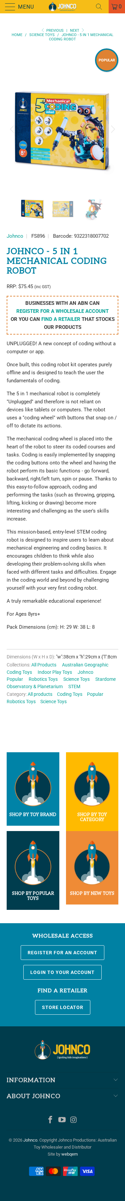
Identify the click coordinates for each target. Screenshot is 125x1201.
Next (75, 30)
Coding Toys (19, 672)
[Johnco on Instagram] (74, 1120)
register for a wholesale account (62, 311)
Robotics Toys (43, 679)
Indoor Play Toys (55, 672)
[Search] (101, 7)
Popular (15, 679)
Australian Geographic (85, 664)
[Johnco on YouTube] (62, 1120)
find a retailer (60, 319)
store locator (62, 1007)
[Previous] (13, 129)
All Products (43, 664)
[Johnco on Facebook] (51, 1120)
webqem (69, 1154)
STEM (74, 686)
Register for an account (62, 952)
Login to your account (62, 972)
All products (40, 694)
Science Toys (76, 679)
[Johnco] (62, 6)
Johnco (15, 236)
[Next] (112, 129)
